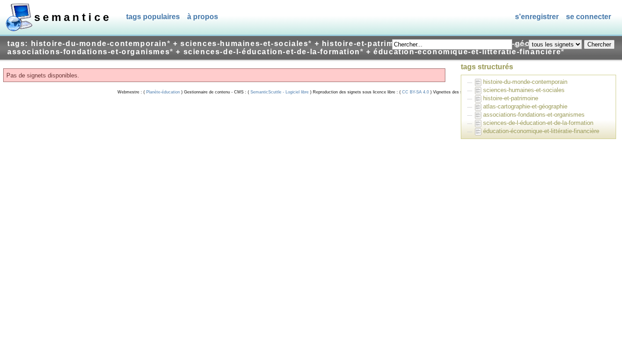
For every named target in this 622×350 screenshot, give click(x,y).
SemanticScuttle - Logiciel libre (279, 92)
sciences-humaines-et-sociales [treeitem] (524, 90)
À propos (202, 17)
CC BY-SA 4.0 (415, 92)
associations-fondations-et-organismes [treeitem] (534, 114)
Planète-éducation (163, 92)
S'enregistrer (537, 17)
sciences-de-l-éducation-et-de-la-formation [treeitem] (538, 122)
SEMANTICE (73, 17)
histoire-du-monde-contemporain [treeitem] (525, 81)
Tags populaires (153, 17)
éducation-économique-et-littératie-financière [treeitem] (541, 131)
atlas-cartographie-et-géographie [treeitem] (525, 106)
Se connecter (588, 17)
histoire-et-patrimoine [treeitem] (510, 98)
